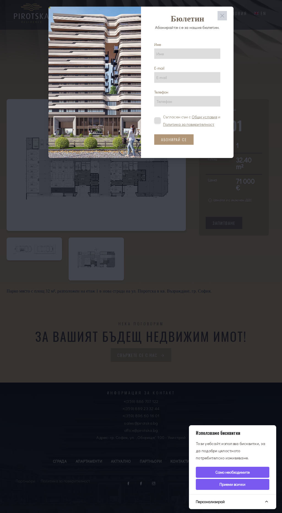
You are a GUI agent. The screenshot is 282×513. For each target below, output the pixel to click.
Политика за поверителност (188, 124)
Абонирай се (174, 139)
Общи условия (204, 116)
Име (157, 44)
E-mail (159, 68)
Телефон (161, 92)
